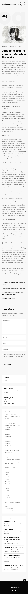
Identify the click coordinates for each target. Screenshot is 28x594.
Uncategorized (9, 508)
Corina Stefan (7, 529)
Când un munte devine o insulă (11, 551)
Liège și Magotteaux (9, 403)
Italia (6, 474)
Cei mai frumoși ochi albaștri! (11, 543)
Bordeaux (6, 394)
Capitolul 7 (8, 443)
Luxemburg (8, 477)
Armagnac (6, 401)
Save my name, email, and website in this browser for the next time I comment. (14, 355)
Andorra (7, 418)
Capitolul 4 (8, 436)
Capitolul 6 (8, 441)
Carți (6, 448)
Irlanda (7, 472)
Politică (7, 479)
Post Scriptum (8, 481)
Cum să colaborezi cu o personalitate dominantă (13, 524)
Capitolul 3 (8, 434)
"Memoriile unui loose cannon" (12, 411)
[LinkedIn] (12, 590)
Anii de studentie (9, 421)
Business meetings (10, 423)
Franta (7, 457)
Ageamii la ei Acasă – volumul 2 (13, 416)
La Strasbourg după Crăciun (11, 569)
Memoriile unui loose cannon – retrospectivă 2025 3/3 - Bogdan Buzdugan (12, 539)
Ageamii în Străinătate (10, 414)
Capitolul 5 (8, 439)
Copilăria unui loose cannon (12, 450)
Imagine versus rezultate (8, 298)
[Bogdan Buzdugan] (9, 4)
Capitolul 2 (8, 432)
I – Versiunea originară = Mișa (12, 459)
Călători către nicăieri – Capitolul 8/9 (10, 398)
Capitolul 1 (7, 429)
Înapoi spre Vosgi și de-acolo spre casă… (11, 391)
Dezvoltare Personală (15, 46)
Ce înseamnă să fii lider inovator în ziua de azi (14, 288)
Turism (7, 506)
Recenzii (7, 490)
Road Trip (7, 497)
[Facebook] (15, 590)
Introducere (8, 470)
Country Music (8, 452)
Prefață (7, 486)
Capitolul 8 (8, 445)
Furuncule (6, 561)
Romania (7, 500)
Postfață (7, 483)
